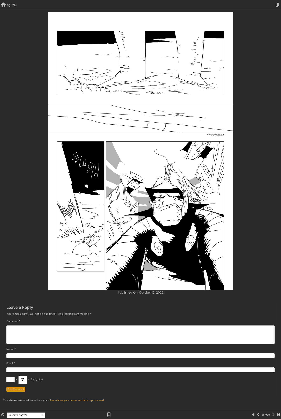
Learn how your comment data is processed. (77, 400)
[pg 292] (258, 415)
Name (10, 349)
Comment (12, 322)
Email (9, 364)
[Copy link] (278, 5)
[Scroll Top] (3, 415)
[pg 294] (273, 415)
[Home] (3, 5)
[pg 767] (278, 415)
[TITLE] (253, 415)
